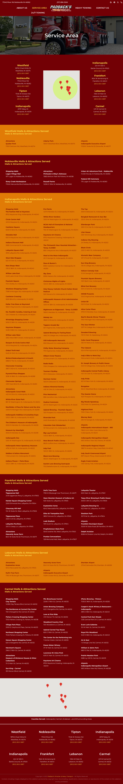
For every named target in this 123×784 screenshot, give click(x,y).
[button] (23, 7)
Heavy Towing (83, 8)
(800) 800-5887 (62, 2)
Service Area (39, 8)
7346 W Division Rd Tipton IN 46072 (16, 2)
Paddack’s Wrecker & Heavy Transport (60, 776)
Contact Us (102, 8)
